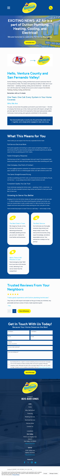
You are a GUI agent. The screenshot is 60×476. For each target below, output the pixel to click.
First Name (10, 331)
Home (30, 407)
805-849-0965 (30, 398)
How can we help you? (13, 352)
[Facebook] (24, 462)
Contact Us (30, 426)
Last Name (33, 331)
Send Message (30, 372)
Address (10, 341)
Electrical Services (30, 420)
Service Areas (30, 423)
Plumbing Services (30, 416)
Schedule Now (30, 42)
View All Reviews (24, 311)
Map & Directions (30, 443)
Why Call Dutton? (30, 410)
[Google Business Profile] (35, 462)
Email (32, 336)
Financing (30, 413)
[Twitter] (28, 462)
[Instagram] (32, 462)
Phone (9, 336)
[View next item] (14, 311)
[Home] (29, 7)
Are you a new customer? (14, 347)
